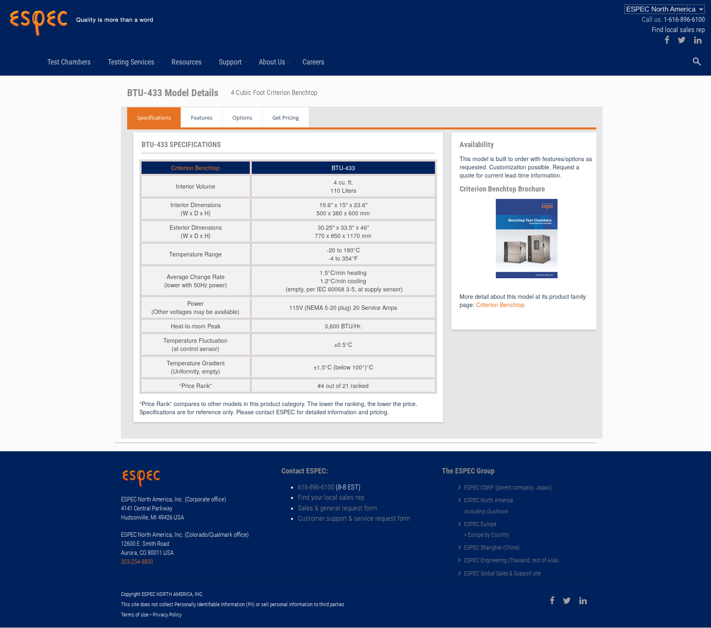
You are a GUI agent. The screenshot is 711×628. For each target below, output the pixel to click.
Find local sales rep (678, 29)
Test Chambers (69, 62)
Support (230, 62)
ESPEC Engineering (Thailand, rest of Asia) (511, 560)
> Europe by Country (486, 534)
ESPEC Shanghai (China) (492, 547)
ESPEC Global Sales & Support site (502, 573)
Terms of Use (135, 615)
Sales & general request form (337, 508)
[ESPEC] (81, 20)
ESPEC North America (488, 500)
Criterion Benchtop (195, 168)
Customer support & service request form (354, 518)
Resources (187, 62)
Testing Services (131, 62)
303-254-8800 (137, 562)
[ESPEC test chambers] (145, 480)
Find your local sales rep (331, 497)
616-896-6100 (316, 487)
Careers (313, 62)
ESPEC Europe (480, 524)
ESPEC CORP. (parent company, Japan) (508, 487)
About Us (272, 62)
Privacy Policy (167, 615)
